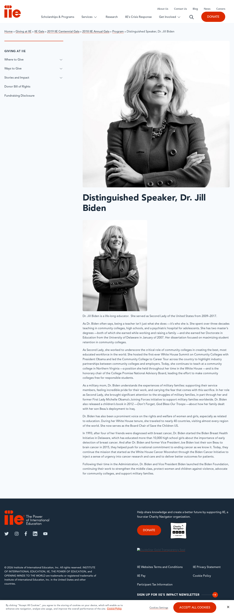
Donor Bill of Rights (17, 86)
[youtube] (45, 534)
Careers (220, 9)
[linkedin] (35, 534)
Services (87, 17)
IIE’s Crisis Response (138, 17)
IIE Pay (141, 576)
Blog (195, 9)
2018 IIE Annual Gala (95, 31)
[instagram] (17, 534)
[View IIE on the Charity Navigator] (178, 530)
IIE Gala (39, 31)
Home (8, 31)
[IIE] (26, 517)
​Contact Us (180, 9)
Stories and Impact (16, 77)
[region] (117, 607)
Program (118, 31)
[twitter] (6, 534)
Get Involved (167, 17)
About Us (162, 9)
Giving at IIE (23, 31)
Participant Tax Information (155, 584)
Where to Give (14, 59)
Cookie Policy (202, 576)
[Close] (228, 607)
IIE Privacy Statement (207, 567)
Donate (213, 16)
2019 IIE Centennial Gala (63, 31)
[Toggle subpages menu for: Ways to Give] (61, 69)
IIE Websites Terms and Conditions (160, 567)
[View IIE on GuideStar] (161, 550)
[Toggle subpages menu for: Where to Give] (61, 59)
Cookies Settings (159, 608)
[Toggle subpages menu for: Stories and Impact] (61, 77)
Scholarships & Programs (57, 17)
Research (112, 17)
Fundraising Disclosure (19, 95)
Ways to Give (13, 68)
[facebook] (25, 534)
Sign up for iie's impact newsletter (168, 594)
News (207, 9)
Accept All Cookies (194, 607)
